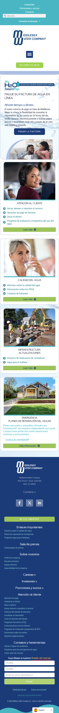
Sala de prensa (29, 544)
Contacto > (29, 491)
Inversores (29, 4)
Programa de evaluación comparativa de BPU (22, 629)
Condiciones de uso (19, 690)
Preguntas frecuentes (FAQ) (15, 622)
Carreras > (29, 574)
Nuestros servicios (11, 561)
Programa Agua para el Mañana (17, 538)
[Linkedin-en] (39, 503)
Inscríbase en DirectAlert (14, 615)
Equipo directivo (10, 565)
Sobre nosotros (29, 554)
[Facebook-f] (19, 503)
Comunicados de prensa (13, 548)
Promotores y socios (29, 8)
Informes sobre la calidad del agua (18, 531)
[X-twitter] (29, 503)
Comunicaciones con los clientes (17, 626)
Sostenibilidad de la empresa (15, 568)
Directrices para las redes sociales (29, 695)
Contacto (29, 12)
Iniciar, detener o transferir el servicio (18, 608)
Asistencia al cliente (12, 601)
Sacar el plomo (10, 605)
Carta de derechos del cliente (15, 619)
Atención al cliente (29, 203)
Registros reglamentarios (14, 636)
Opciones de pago (11, 598)
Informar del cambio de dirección (17, 612)
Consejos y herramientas (29, 642)
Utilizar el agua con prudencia (16, 646)
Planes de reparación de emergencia (18, 534)
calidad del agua (29, 280)
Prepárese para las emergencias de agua (20, 649)
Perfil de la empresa (12, 558)
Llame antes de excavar (13, 653)
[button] (29, 54)
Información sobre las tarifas (15, 632)
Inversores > (29, 581)
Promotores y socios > (29, 588)
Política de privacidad (38, 690)
